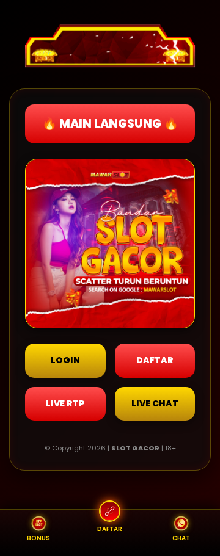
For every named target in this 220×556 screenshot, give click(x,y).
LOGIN (65, 360)
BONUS (38, 538)
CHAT (181, 538)
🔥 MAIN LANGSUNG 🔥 (110, 123)
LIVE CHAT (154, 403)
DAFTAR (155, 360)
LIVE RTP (65, 403)
